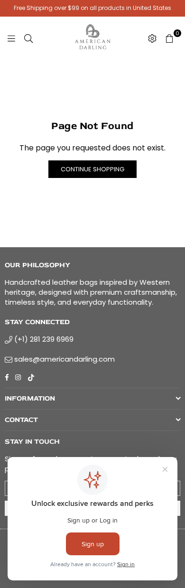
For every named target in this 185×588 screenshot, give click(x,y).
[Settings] (152, 38)
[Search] (28, 38)
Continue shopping (92, 169)
